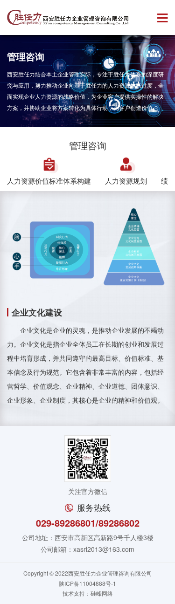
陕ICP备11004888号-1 (87, 583)
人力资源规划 (126, 180)
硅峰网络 (102, 593)
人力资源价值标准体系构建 (49, 180)
